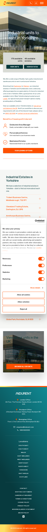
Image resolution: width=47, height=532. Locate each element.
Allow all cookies (23, 295)
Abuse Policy (23, 513)
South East (23, 445)
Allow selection (24, 302)
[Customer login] (36, 3)
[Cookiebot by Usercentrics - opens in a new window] (34, 221)
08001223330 (25, 430)
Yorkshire (23, 470)
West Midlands (23, 459)
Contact (23, 488)
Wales (23, 452)
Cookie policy (23, 502)
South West (23, 449)
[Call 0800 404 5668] (31, 3)
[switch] (41, 265)
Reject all (23, 309)
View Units (14, 67)
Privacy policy (23, 506)
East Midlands (23, 456)
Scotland (23, 477)
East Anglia (23, 473)
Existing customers (23, 492)
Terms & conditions (23, 499)
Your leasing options (23, 150)
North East (23, 463)
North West (23, 466)
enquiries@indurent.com (25, 427)
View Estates (32, 67)
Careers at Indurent (23, 495)
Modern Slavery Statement (23, 509)
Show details (35, 288)
